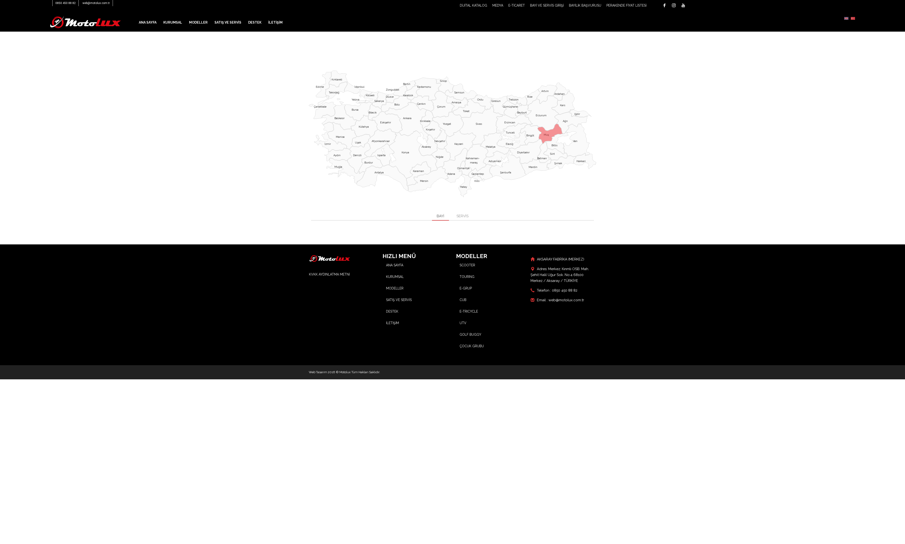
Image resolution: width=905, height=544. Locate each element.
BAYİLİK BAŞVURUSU (585, 5)
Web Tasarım (318, 372)
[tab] (440, 216)
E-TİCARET (516, 5)
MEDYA (497, 5)
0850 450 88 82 (65, 3)
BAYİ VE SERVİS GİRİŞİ (547, 5)
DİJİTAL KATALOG (473, 5)
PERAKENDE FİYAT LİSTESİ (626, 5)
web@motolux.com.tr (96, 3)
